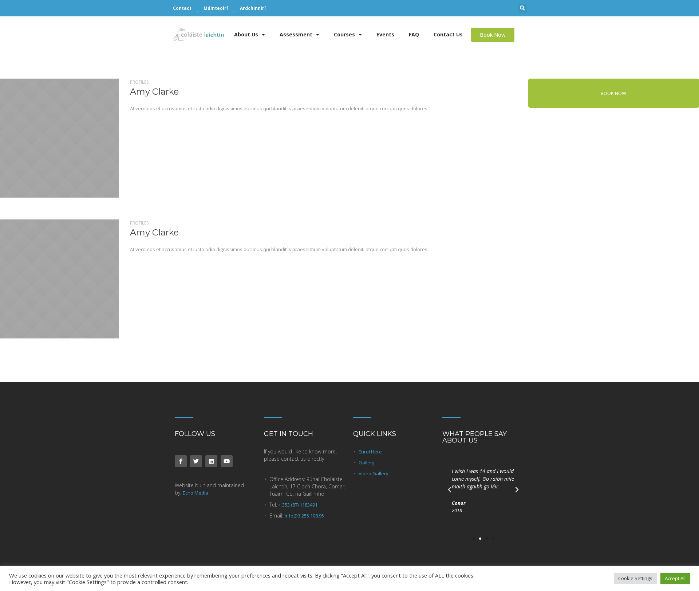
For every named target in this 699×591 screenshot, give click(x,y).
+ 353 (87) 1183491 (298, 504)
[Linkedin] (211, 461)
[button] (522, 8)
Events (385, 34)
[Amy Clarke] (59, 138)
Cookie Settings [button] (635, 578)
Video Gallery (373, 473)
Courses (344, 34)
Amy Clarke (154, 91)
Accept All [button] (675, 578)
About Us (246, 34)
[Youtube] (227, 461)
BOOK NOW (613, 93)
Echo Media (195, 492)
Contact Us (448, 34)
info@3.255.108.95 (304, 515)
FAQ (414, 34)
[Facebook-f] (181, 461)
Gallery (367, 462)
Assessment (296, 34)
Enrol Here (370, 451)
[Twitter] (196, 461)
